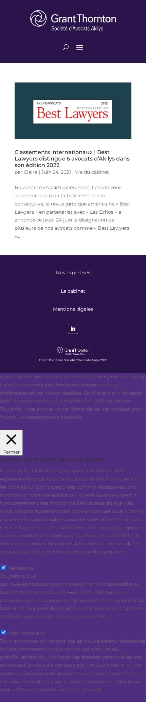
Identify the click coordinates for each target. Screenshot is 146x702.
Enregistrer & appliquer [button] (27, 698)
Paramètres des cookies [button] (28, 425)
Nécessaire (21, 568)
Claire (30, 172)
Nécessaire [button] (12, 560)
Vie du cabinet (92, 172)
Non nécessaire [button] (18, 625)
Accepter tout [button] (74, 425)
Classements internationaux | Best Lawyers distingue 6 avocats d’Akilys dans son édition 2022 (72, 158)
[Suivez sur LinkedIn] (73, 329)
